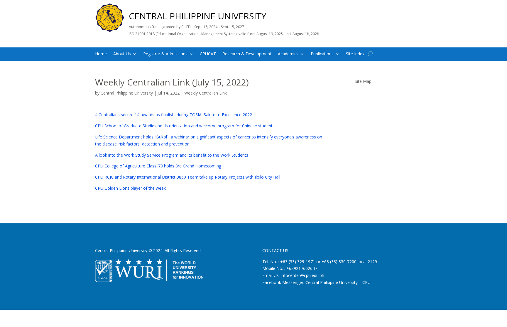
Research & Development (246, 54)
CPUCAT (208, 54)
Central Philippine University (127, 93)
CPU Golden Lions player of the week (130, 188)
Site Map (363, 81)
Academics (288, 54)
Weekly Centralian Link (205, 93)
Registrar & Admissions (165, 54)
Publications (322, 54)
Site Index (355, 54)
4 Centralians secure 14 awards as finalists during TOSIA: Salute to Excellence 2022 (173, 114)
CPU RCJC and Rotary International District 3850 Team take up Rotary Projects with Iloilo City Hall (187, 177)
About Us (122, 54)
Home (101, 54)
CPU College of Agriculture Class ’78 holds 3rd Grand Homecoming (158, 166)
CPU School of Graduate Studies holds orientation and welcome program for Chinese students (185, 126)
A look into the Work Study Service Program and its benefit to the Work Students (171, 155)
